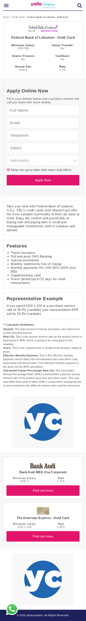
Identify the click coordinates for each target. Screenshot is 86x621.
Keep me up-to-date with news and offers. (41, 170)
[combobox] (43, 160)
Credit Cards (18, 17)
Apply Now (43, 180)
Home (6, 17)
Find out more (43, 490)
